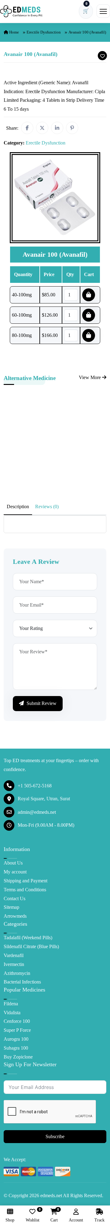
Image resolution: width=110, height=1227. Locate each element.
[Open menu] (103, 11)
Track (99, 1220)
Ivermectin (14, 964)
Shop (10, 1220)
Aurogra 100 (16, 1039)
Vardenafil (14, 955)
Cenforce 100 (17, 1021)
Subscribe (55, 1136)
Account (76, 1220)
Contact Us (14, 898)
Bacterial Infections (22, 981)
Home (13, 32)
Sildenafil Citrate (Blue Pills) (31, 946)
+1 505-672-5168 (35, 785)
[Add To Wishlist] (102, 55)
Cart (54, 1215)
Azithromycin (17, 973)
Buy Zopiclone (18, 1056)
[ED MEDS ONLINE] (21, 11)
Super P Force (17, 1030)
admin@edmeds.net (37, 812)
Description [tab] (18, 506)
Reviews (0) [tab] (47, 506)
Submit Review (41, 703)
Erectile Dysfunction (44, 32)
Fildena (11, 1003)
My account (15, 871)
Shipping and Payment (25, 880)
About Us (13, 862)
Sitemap (11, 907)
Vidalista (12, 1012)
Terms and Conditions (25, 889)
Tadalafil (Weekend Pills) (28, 937)
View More (90, 377)
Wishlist (32, 1215)
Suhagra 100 (16, 1048)
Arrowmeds (15, 916)
